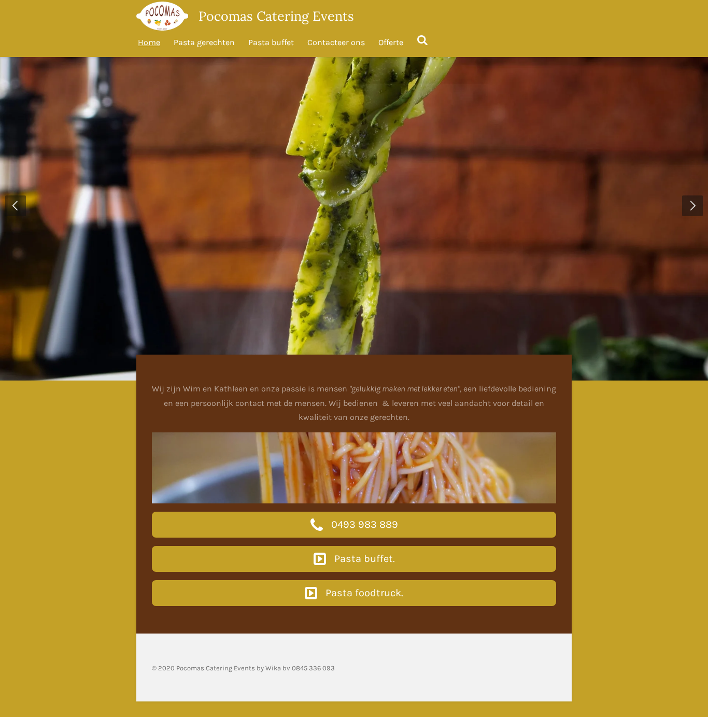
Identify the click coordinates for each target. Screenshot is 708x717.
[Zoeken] (422, 40)
